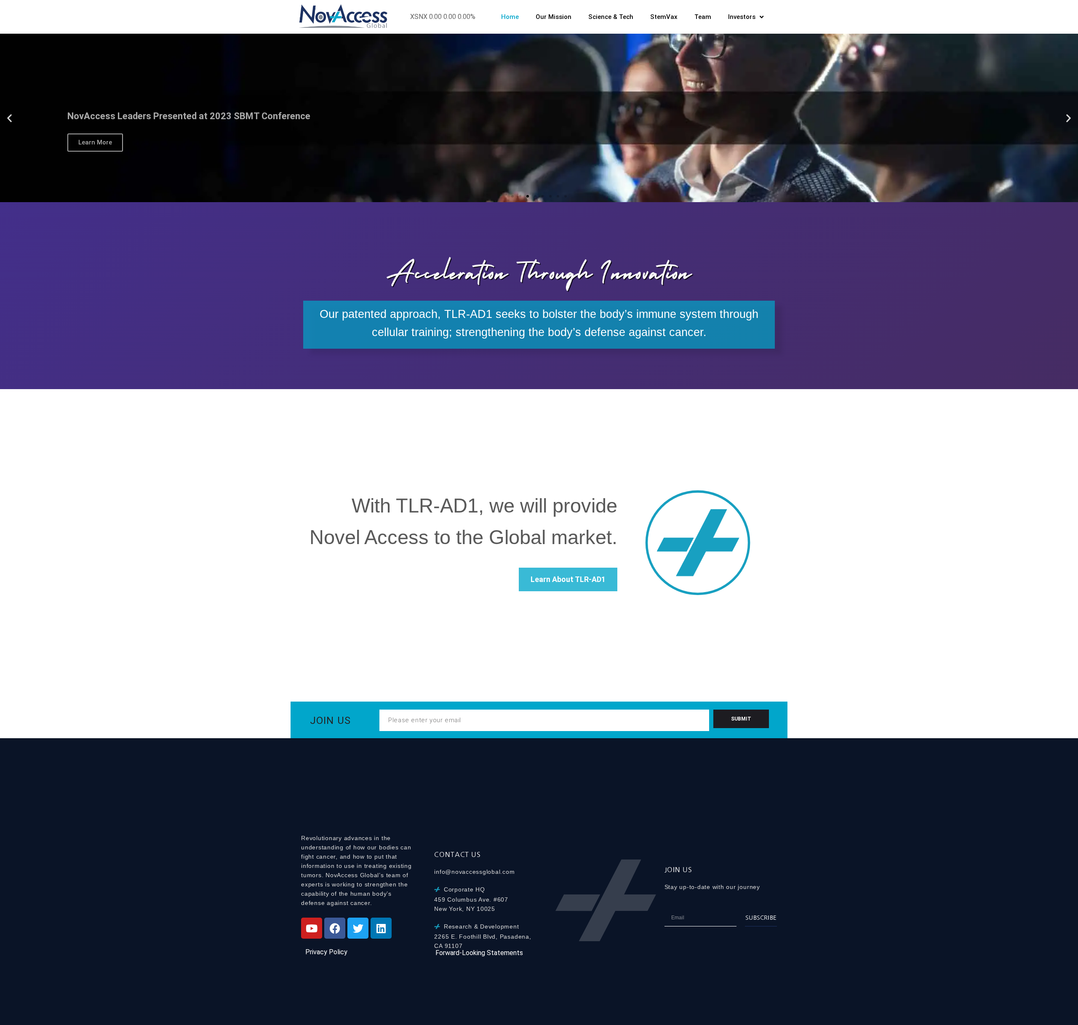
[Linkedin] (381, 928)
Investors (741, 17)
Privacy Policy (326, 952)
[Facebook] (334, 928)
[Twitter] (357, 928)
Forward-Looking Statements (479, 953)
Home (510, 17)
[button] (9, 118)
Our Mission (553, 17)
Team (702, 17)
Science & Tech (610, 17)
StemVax (664, 17)
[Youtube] (311, 928)
